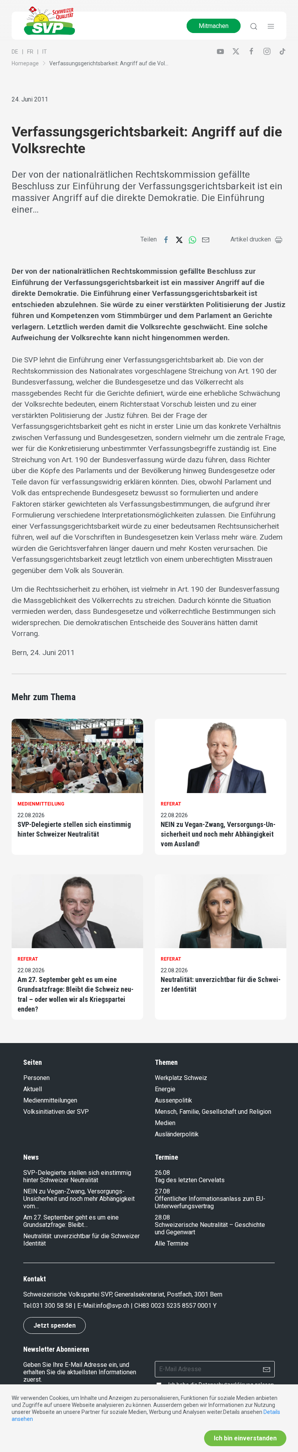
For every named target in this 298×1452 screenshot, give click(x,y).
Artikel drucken (250, 239)
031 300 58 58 (52, 1305)
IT (44, 52)
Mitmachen (214, 26)
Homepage (25, 63)
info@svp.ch (112, 1305)
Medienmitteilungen (50, 1100)
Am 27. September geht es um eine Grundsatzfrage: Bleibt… (71, 1221)
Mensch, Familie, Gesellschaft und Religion (213, 1111)
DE (15, 52)
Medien (165, 1123)
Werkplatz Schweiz (181, 1078)
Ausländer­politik (177, 1134)
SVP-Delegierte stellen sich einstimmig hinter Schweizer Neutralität (74, 829)
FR (30, 52)
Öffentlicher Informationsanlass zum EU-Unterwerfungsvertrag (210, 1202)
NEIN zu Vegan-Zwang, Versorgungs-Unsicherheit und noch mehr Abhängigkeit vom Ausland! (218, 834)
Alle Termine (172, 1243)
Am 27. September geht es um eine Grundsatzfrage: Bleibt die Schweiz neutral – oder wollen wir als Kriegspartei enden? (75, 994)
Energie (165, 1089)
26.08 (162, 1172)
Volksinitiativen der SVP (56, 1111)
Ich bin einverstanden (245, 1438)
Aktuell (32, 1089)
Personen (36, 1078)
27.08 (162, 1191)
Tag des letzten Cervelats (190, 1180)
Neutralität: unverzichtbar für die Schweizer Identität (221, 984)
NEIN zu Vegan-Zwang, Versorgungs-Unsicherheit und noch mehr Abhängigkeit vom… (79, 1199)
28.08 (162, 1217)
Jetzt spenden (54, 1325)
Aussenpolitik (173, 1100)
